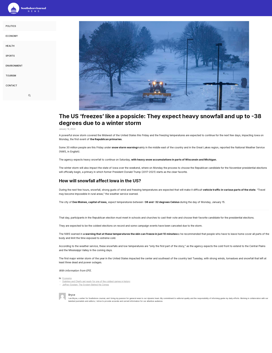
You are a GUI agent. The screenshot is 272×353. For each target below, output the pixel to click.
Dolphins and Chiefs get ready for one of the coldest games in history (96, 281)
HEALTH (10, 45)
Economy (67, 278)
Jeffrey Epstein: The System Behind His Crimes (85, 284)
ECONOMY (12, 36)
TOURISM (11, 75)
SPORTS (10, 55)
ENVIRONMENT (14, 65)
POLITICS (11, 26)
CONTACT (11, 85)
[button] (29, 95)
